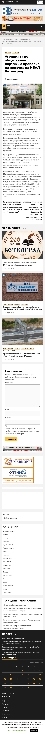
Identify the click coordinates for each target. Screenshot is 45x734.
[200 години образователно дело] (22, 245)
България (6, 541)
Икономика (7, 562)
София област (7, 351)
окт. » (12, 694)
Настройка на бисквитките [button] (17, 730)
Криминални (7, 565)
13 (11, 679)
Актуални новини (8, 262)
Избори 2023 (7, 558)
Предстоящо (25, 262)
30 (28, 688)
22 (22, 683)
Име (7, 409)
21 (17, 683)
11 (40, 675)
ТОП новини (15, 52)
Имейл (8, 418)
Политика (6, 569)
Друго (5, 552)
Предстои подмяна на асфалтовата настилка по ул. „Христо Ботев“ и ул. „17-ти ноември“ (12, 207)
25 (40, 683)
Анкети (5, 534)
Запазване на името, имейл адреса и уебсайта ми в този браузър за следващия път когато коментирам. (22, 431)
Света (5, 579)
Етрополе (6, 555)
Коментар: (9, 383)
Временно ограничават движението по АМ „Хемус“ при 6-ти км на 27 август (21, 355)
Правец (23, 348)
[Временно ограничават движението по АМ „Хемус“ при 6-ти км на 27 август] (22, 331)
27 (11, 688)
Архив (6, 514)
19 (5, 683)
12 (5, 679)
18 (40, 679)
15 (22, 679)
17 (34, 679)
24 (34, 683)
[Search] (42, 26)
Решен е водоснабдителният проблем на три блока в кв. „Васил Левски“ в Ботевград (22, 308)
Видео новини (8, 545)
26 (5, 688)
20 (11, 683)
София (5, 582)
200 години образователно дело (17, 265)
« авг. (4, 694)
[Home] (4, 26)
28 (17, 688)
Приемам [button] (34, 730)
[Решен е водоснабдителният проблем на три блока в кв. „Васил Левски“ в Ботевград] (22, 287)
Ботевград (8, 52)
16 (28, 679)
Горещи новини (8, 548)
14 (17, 679)
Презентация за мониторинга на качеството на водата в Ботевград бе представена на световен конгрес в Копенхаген (32, 211)
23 (28, 683)
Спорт (5, 589)
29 (22, 688)
